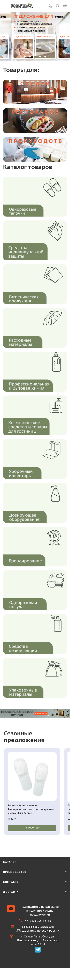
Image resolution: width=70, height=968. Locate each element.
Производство (14, 872)
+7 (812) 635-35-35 (38, 921)
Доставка (10, 892)
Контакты (11, 882)
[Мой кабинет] (65, 6)
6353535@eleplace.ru (38, 926)
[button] (25, 57)
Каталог (9, 862)
